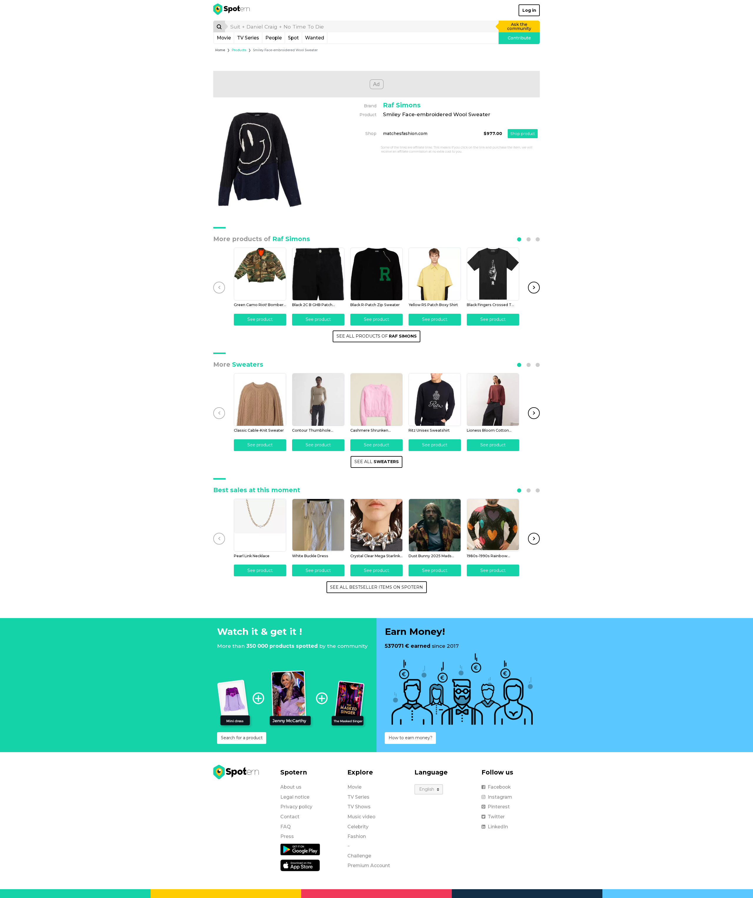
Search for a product (242, 737)
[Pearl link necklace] (260, 525)
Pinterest (499, 806)
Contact (289, 816)
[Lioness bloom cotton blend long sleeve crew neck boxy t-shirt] (493, 399)
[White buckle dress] (318, 525)
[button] (519, 239)
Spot (293, 38)
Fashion (356, 836)
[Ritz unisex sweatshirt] (435, 399)
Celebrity (358, 826)
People (273, 38)
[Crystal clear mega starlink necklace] (376, 525)
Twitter (496, 816)
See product (260, 319)
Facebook (499, 787)
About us (290, 787)
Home (220, 50)
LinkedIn (498, 826)
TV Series (248, 38)
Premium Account (368, 865)
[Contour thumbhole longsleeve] (318, 399)
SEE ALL (376, 461)
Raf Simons (402, 105)
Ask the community (519, 26)
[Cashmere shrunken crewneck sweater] (376, 399)
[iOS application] (300, 865)
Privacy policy (296, 806)
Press (287, 836)
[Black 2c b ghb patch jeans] (318, 274)
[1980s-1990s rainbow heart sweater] (493, 525)
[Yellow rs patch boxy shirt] (435, 274)
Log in (529, 10)
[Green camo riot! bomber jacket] (260, 274)
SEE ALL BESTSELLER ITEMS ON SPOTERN (376, 587)
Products (239, 50)
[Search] (219, 26)
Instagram (500, 797)
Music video (361, 816)
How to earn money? (410, 737)
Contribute (519, 38)
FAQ (285, 826)
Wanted (314, 38)
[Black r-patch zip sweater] (376, 274)
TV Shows (359, 806)
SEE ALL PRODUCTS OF (376, 336)
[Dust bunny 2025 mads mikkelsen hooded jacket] (435, 525)
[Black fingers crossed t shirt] (493, 274)
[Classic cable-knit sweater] (260, 399)
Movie (224, 38)
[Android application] (300, 849)
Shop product (522, 133)
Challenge (359, 856)
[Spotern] (232, 10)
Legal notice (294, 797)
